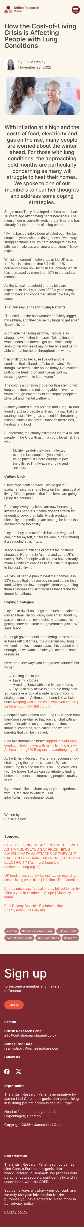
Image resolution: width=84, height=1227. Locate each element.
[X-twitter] (18, 1071)
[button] (76, 10)
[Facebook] (7, 1071)
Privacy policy (15, 1212)
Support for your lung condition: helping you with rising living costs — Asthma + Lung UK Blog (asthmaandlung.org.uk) (41, 745)
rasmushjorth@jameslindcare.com (31, 1048)
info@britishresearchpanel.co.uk (30, 1035)
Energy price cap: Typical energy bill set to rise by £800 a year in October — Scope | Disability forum (42, 893)
